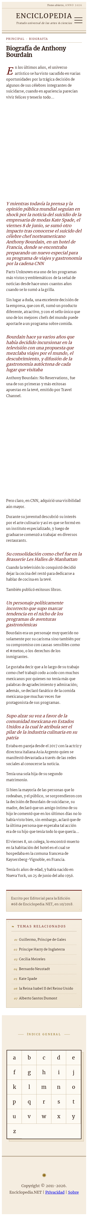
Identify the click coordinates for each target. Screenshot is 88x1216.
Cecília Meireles (32, 959)
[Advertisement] (44, 150)
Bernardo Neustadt (34, 969)
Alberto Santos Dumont (38, 998)
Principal (15, 39)
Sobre (73, 1192)
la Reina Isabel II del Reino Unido (46, 988)
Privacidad (55, 1192)
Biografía (38, 39)
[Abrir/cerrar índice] (78, 20)
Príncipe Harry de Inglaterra (42, 949)
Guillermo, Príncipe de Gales (42, 940)
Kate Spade (28, 979)
